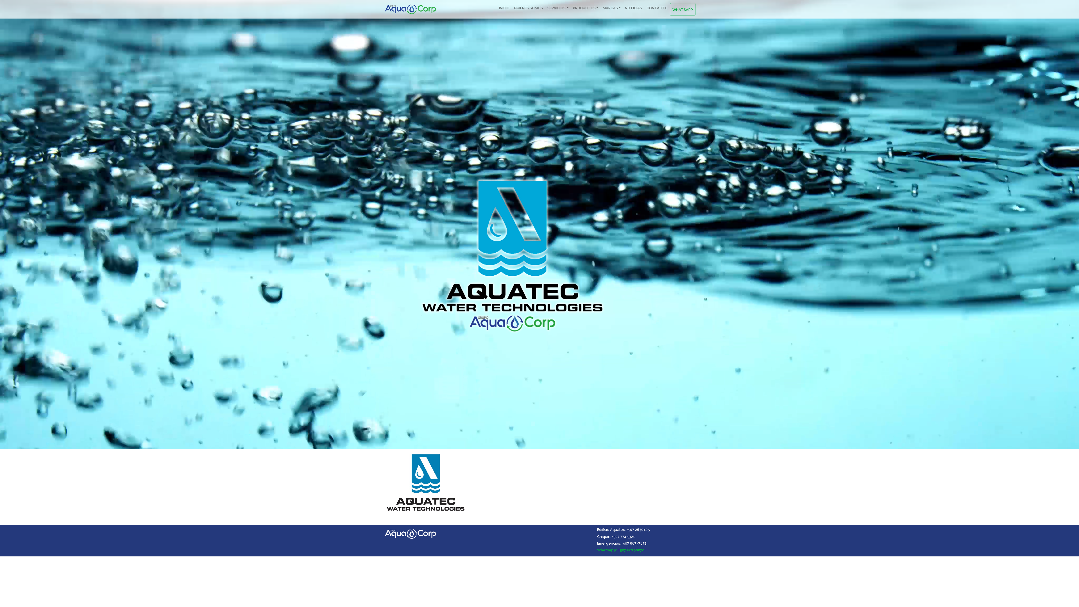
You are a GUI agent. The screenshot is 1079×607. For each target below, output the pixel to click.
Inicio (504, 8)
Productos (584, 8)
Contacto (657, 8)
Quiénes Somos (528, 8)
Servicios (556, 8)
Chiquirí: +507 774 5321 (616, 536)
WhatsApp (682, 10)
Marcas (610, 8)
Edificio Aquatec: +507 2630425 (623, 529)
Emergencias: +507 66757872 (622, 543)
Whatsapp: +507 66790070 (620, 550)
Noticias (633, 8)
